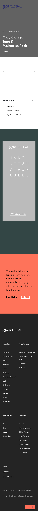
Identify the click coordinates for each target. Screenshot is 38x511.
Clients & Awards (24, 448)
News (5, 466)
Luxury (5, 369)
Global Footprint (24, 432)
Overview (6, 352)
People (5, 432)
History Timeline (24, 444)
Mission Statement (25, 428)
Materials (22, 368)
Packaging (6, 344)
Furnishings (6, 401)
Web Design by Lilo (24, 490)
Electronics (6, 373)
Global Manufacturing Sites (26, 358)
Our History (23, 440)
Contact (6, 471)
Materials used (8, 101)
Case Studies (23, 452)
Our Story (22, 415)
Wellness (5, 393)
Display (5, 397)
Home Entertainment (9, 377)
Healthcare (14, 32)
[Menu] (32, 6)
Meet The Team (24, 436)
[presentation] (3, 70)
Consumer (6, 389)
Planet (4, 428)
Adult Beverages (8, 356)
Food (4, 381)
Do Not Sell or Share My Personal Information (18, 496)
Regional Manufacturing (27, 352)
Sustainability (7, 415)
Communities (7, 436)
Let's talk (30, 507)
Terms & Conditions (9, 477)
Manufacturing (24, 344)
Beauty (5, 360)
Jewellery (6, 365)
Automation (22, 363)
